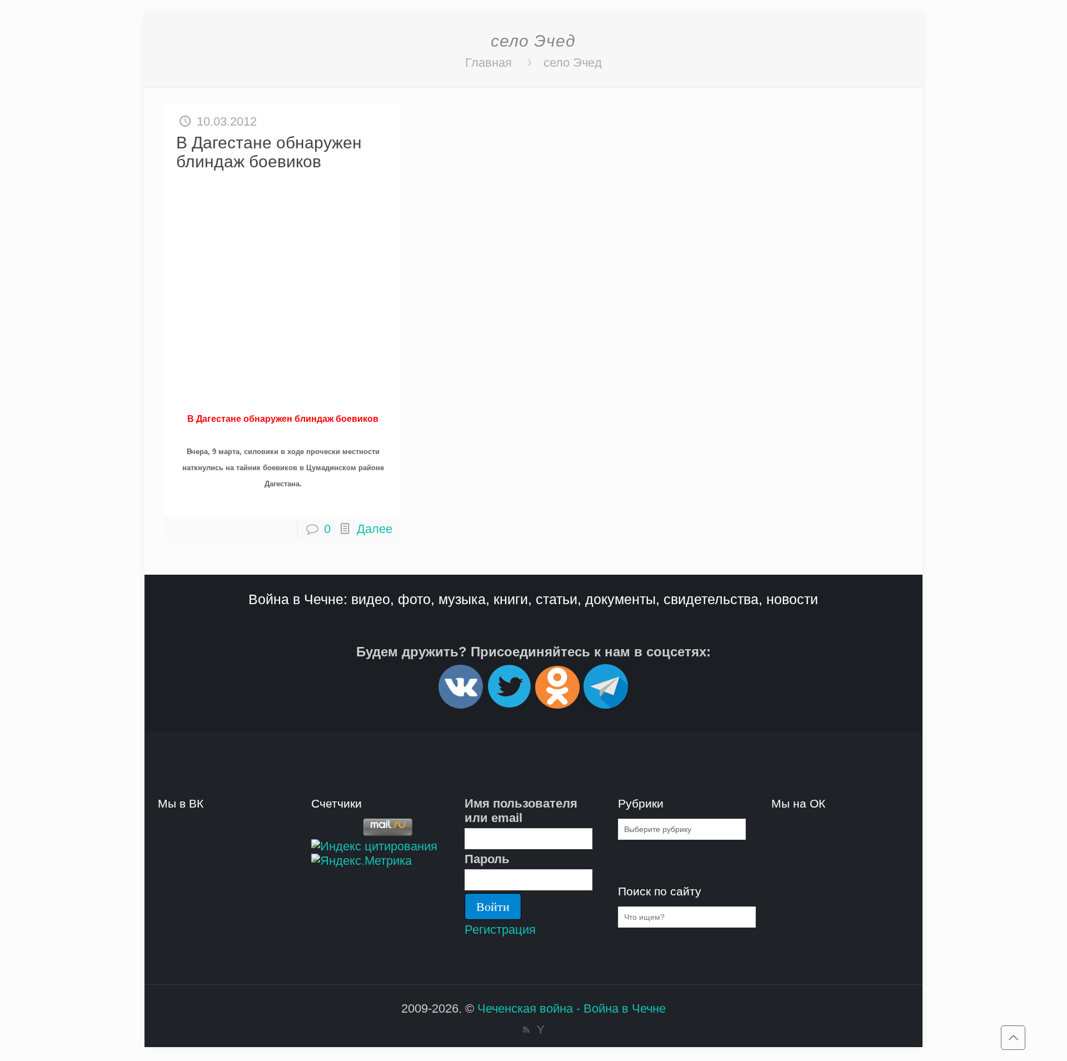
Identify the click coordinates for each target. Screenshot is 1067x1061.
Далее (374, 529)
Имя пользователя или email (521, 810)
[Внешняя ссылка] (460, 703)
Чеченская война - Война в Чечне (571, 1008)
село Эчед (573, 62)
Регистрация (500, 930)
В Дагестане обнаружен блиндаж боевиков (269, 152)
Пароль (487, 859)
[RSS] (526, 1029)
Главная (488, 62)
